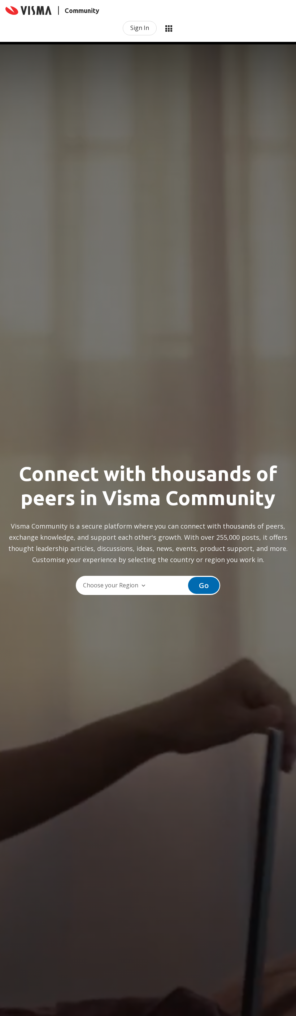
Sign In (139, 28)
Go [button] (204, 585)
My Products (168, 28)
